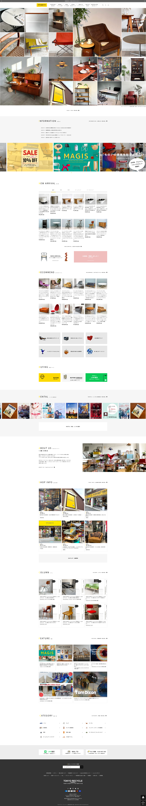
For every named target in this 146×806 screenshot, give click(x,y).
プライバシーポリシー (69, 775)
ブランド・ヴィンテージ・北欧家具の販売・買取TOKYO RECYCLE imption (71, 804)
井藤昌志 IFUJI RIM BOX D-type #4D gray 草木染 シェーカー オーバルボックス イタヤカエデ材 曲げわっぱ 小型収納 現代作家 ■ (55, 209)
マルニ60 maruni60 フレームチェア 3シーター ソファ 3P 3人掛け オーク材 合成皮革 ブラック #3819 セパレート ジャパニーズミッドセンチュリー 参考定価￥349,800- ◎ (90, 294)
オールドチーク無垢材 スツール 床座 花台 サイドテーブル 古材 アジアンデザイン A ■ (67, 207)
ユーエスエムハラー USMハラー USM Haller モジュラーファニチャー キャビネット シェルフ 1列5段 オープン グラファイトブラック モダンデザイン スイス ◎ (44, 235)
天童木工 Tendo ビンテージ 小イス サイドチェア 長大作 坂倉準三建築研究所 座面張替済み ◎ (90, 233)
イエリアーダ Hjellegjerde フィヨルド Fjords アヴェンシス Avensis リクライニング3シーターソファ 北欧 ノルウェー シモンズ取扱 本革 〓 (101, 318)
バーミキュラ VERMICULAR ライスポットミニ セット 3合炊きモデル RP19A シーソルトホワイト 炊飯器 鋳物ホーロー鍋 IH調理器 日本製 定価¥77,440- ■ (44, 210)
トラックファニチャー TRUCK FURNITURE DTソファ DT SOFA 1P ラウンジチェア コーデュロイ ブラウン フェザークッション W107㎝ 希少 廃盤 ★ (67, 294)
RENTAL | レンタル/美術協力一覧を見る (97, 396)
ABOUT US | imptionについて (46, 467)
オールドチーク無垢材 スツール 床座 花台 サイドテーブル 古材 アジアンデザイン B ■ (78, 207)
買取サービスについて (55, 775)
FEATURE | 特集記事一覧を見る (99, 638)
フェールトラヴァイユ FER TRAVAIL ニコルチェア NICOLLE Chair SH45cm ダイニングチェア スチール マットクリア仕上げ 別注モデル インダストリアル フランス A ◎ (67, 235)
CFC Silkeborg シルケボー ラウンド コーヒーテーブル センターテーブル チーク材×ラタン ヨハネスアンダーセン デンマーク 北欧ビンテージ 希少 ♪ (90, 318)
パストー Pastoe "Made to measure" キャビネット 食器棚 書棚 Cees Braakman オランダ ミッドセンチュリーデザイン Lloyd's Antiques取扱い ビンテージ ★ (67, 319)
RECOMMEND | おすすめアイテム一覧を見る (96, 272)
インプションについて (80, 5)
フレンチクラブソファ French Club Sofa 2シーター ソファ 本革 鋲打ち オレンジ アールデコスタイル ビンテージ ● (44, 318)
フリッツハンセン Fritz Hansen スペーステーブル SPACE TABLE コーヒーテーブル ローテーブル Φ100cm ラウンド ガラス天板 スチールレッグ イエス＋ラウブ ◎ (101, 294)
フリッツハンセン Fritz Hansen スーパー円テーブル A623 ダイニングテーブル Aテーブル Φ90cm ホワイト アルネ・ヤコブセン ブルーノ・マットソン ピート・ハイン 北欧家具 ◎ (55, 235)
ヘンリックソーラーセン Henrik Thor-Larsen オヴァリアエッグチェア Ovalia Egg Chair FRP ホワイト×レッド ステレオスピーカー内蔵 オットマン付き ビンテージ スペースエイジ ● (55, 320)
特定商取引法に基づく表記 (80, 775)
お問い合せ (95, 775)
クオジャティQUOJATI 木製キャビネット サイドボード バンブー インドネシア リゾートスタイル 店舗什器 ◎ (101, 233)
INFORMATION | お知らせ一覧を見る (97, 121)
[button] (2, 1)
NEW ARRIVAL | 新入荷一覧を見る (72, 246)
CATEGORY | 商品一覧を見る (98, 715)
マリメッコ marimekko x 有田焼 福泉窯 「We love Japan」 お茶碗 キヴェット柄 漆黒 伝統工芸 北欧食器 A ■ (90, 208)
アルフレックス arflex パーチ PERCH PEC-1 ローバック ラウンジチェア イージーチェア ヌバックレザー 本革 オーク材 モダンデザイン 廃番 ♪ (55, 293)
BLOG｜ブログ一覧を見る (72, 110)
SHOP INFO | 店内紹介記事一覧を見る (97, 482)
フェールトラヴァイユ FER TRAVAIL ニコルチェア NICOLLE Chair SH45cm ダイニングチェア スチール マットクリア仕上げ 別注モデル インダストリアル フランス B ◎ (78, 235)
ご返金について (46, 775)
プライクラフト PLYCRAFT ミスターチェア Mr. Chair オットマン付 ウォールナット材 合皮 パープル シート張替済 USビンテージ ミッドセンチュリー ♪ (44, 294)
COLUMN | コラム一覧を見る (99, 572)
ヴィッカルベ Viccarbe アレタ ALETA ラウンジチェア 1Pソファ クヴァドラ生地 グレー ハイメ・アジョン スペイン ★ (78, 293)
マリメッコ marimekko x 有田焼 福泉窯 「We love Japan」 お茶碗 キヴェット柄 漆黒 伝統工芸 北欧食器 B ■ (101, 208)
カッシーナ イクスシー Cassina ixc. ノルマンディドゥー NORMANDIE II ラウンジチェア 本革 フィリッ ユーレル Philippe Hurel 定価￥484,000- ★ (78, 319)
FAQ (62, 775)
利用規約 (89, 775)
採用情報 (101, 775)
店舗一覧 (88, 5)
